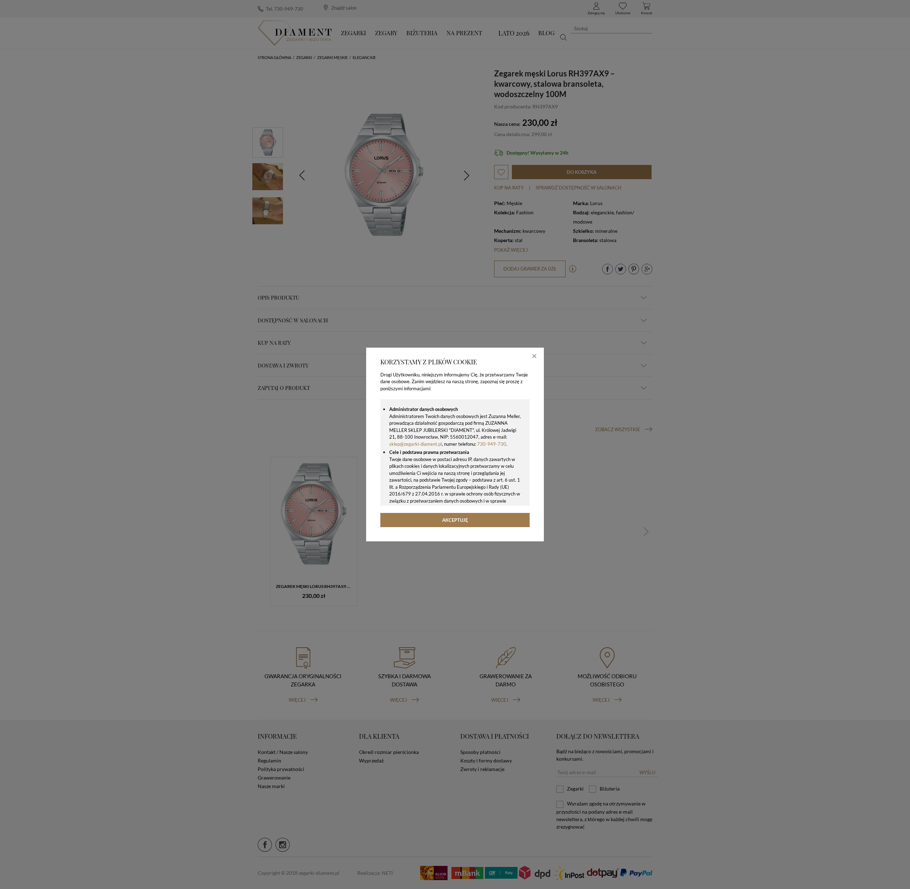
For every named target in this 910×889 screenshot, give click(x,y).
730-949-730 (491, 444)
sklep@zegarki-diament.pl (415, 444)
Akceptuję (455, 520)
